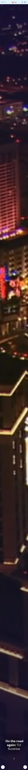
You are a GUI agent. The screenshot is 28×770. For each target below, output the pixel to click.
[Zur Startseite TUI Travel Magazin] (14, 2)
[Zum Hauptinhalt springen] (14, 758)
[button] (22, 2)
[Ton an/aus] (25, 2)
